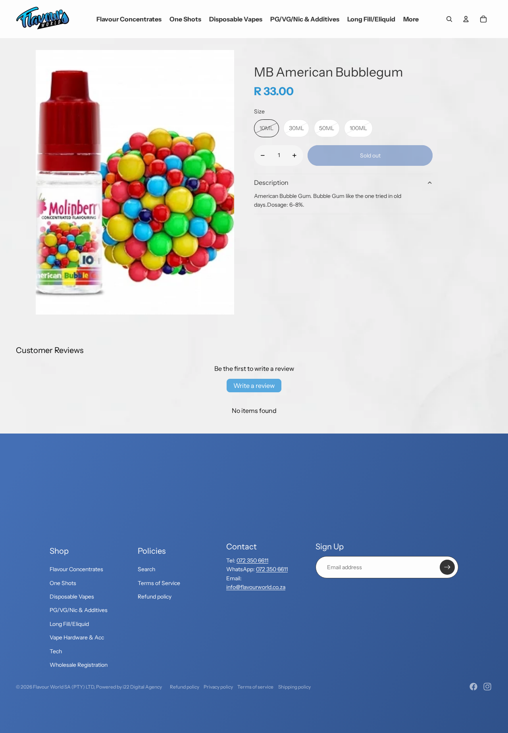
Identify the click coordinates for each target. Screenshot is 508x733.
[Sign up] (447, 567)
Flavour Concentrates (76, 569)
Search (146, 569)
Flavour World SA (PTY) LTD (63, 687)
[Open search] (449, 19)
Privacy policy (218, 687)
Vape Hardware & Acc (77, 637)
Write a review (254, 386)
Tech (56, 651)
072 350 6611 (252, 560)
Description (271, 182)
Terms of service (255, 687)
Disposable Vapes (72, 596)
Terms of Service (159, 583)
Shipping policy (294, 687)
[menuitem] (411, 19)
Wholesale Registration (79, 664)
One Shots (63, 583)
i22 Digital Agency (142, 687)
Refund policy (154, 596)
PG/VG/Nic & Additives (79, 610)
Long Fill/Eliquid (69, 623)
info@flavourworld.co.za (255, 587)
